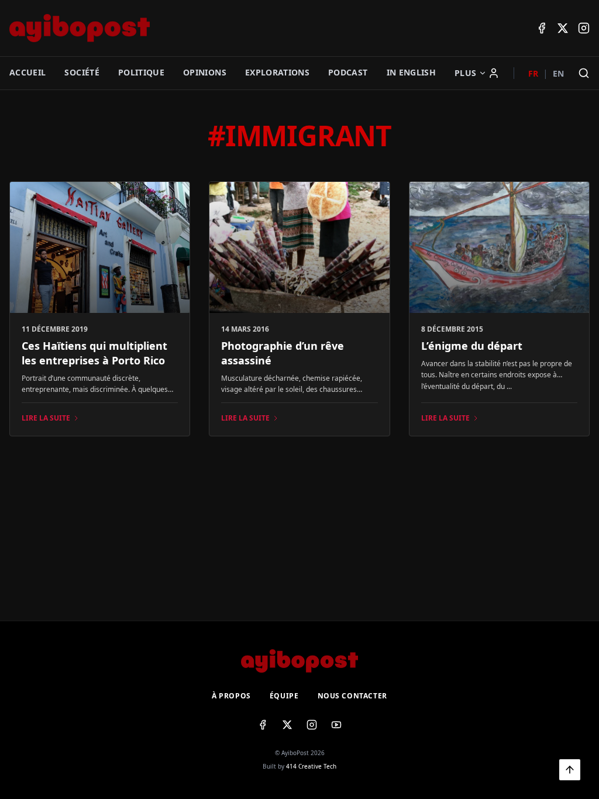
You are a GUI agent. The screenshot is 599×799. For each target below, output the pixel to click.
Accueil (27, 72)
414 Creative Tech (311, 766)
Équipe (284, 696)
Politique (141, 72)
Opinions (204, 72)
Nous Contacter (352, 696)
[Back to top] (569, 769)
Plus (465, 72)
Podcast (347, 72)
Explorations (277, 72)
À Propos (231, 696)
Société (81, 72)
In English (411, 72)
